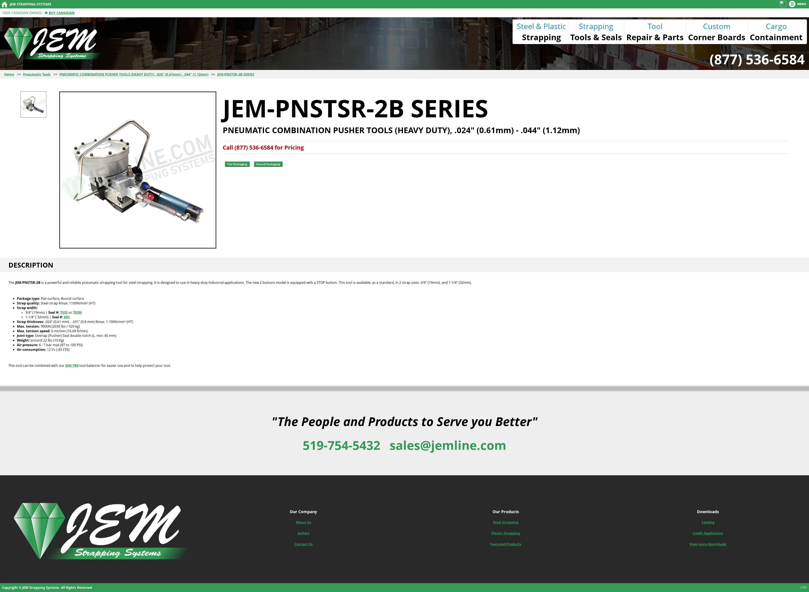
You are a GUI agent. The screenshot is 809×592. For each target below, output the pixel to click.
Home (9, 74)
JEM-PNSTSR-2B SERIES (235, 74)
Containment (776, 37)
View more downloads (707, 544)
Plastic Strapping (506, 533)
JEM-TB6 (72, 365)
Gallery (303, 533)
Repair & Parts (655, 37)
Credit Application (708, 533)
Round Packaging (268, 164)
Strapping (541, 37)
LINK (803, 587)
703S (64, 312)
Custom (716, 26)
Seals (611, 37)
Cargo (776, 26)
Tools (580, 37)
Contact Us (303, 544)
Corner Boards (716, 37)
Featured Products (505, 544)
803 (67, 317)
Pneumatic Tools (37, 74)
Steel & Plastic (541, 26)
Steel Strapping (505, 522)
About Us (303, 522)
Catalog (708, 522)
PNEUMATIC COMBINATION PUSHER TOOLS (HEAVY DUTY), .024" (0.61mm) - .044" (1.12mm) (133, 74)
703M (77, 312)
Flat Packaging (237, 164)
